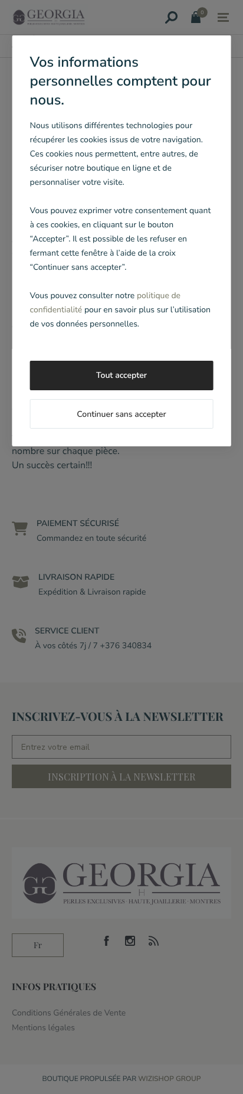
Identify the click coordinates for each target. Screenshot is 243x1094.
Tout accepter (121, 375)
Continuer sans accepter (121, 414)
